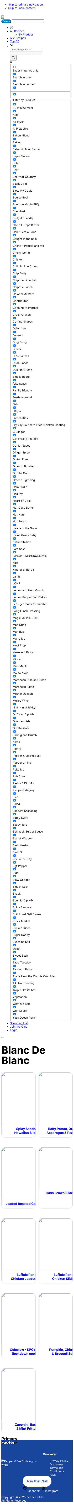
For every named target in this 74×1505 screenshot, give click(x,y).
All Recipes (17, 31)
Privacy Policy (59, 1461)
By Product (26, 34)
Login (13, 1030)
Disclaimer (56, 1464)
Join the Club (18, 1026)
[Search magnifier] (13, 57)
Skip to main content (21, 8)
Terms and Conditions (57, 1469)
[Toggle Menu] (2, 15)
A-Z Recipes (18, 38)
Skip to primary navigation (25, 4)
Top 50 (14, 41)
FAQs (53, 1474)
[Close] (2, 1037)
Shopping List (19, 1023)
